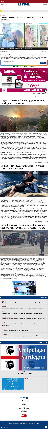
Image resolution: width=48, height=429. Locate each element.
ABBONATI (3, 1)
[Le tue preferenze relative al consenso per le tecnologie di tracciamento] (46, 427)
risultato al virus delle (16, 259)
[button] (24, 288)
